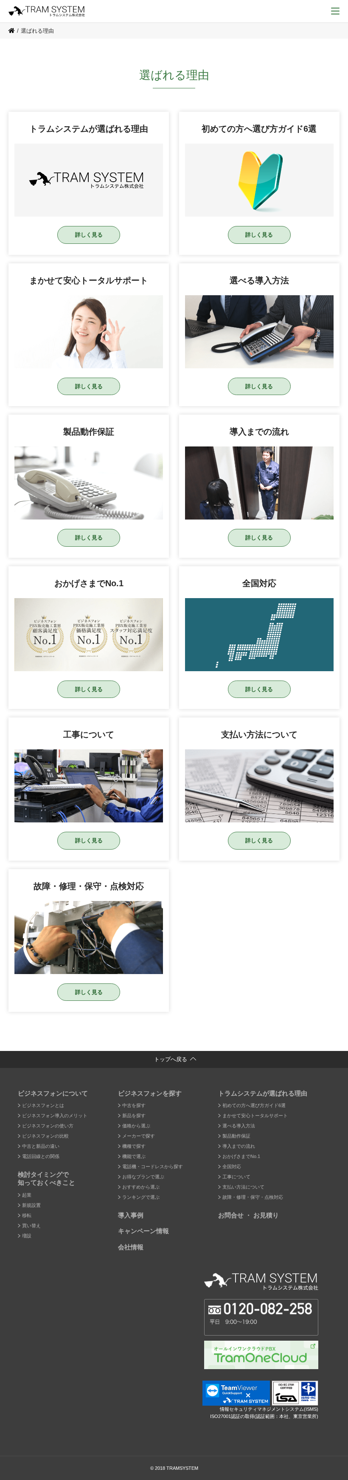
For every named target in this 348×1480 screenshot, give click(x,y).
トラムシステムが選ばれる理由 (262, 1093)
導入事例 (130, 1215)
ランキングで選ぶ (141, 1197)
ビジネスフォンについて (53, 1093)
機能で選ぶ (134, 1156)
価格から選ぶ (136, 1125)
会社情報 (130, 1247)
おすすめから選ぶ (141, 1186)
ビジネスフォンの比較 (45, 1135)
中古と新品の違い (40, 1146)
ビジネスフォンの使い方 (47, 1125)
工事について (236, 1176)
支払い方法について (243, 1186)
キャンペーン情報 (143, 1230)
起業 (26, 1195)
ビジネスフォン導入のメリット (54, 1115)
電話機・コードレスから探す (152, 1166)
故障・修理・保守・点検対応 (252, 1197)
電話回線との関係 (40, 1156)
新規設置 (31, 1205)
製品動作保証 (236, 1135)
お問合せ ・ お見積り (248, 1215)
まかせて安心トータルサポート (255, 1115)
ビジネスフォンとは (43, 1105)
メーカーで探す (138, 1135)
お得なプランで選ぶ (143, 1176)
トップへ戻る (170, 1059)
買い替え (31, 1225)
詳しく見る (89, 235)
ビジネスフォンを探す (150, 1093)
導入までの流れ (238, 1146)
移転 (26, 1215)
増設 (26, 1235)
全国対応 (231, 1166)
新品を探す (134, 1115)
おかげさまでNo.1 (241, 1156)
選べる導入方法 (238, 1125)
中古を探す (134, 1105)
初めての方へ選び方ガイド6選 (254, 1105)
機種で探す (134, 1146)
